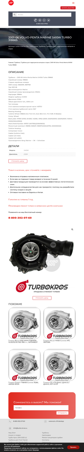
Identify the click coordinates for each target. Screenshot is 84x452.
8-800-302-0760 (42, 24)
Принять (73, 447)
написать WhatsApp (56, 421)
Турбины (42, 46)
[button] (72, 229)
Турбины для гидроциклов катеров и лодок (35, 62)
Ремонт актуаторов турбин (52, 437)
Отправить (62, 413)
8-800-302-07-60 (20, 217)
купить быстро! (68, 8)
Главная (10, 62)
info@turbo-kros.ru (20, 428)
